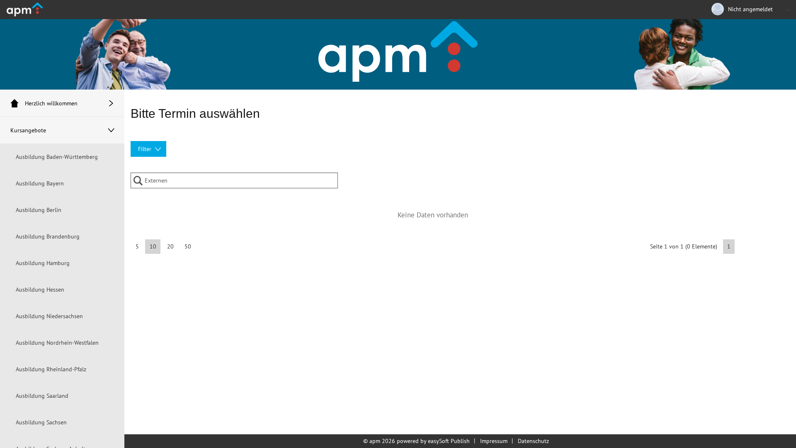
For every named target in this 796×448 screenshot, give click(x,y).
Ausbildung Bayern (40, 183)
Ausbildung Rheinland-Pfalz (51, 369)
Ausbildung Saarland (42, 395)
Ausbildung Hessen (40, 289)
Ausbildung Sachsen (41, 422)
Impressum (493, 441)
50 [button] (187, 246)
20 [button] (170, 246)
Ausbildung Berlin (38, 210)
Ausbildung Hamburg (43, 263)
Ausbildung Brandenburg (48, 236)
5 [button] (137, 246)
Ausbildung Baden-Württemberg (57, 157)
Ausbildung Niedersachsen (49, 316)
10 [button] (153, 246)
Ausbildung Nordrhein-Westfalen (57, 342)
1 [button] (728, 246)
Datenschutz (533, 441)
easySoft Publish (449, 441)
